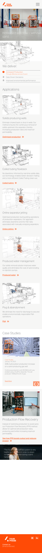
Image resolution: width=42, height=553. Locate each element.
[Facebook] (32, 539)
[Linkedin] (37, 539)
